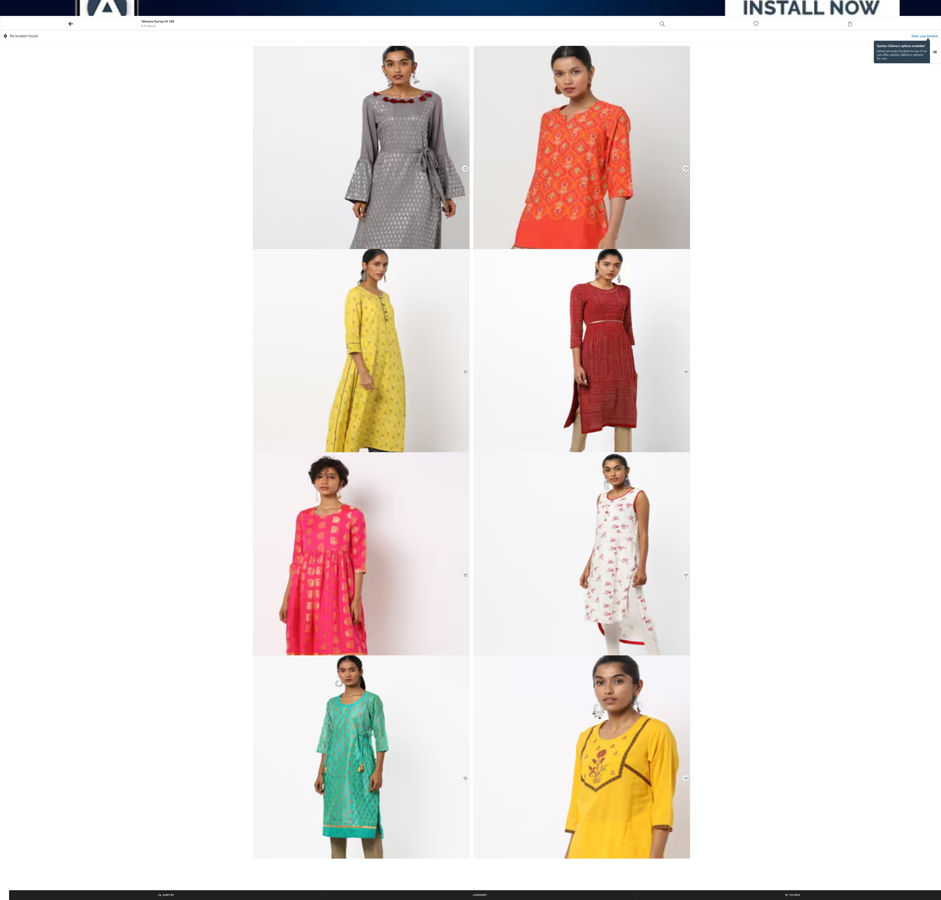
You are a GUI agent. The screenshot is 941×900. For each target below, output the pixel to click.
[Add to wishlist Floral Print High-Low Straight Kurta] (686, 575)
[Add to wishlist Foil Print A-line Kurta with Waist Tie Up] (465, 169)
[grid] (470, 458)
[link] (800, 23)
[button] (706, 24)
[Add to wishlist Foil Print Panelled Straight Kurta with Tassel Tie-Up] (465, 778)
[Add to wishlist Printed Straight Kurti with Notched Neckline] (686, 169)
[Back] (71, 24)
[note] (907, 52)
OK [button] (935, 52)
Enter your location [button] (925, 36)
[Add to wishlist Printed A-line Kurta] (465, 372)
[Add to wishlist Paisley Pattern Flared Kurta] (465, 575)
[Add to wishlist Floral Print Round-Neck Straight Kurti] (686, 778)
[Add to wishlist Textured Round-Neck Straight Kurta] (686, 372)
